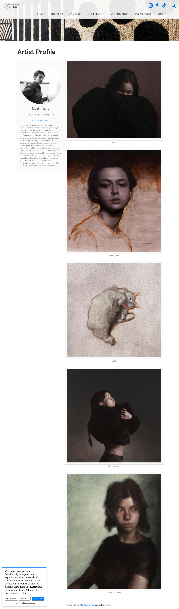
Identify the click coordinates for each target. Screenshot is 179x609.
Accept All (37, 599)
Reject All (24, 599)
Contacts (162, 13)
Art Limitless (75, 13)
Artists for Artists (118, 13)
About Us (40, 13)
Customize (11, 599)
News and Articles (142, 13)
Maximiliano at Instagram (41, 120)
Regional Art (57, 13)
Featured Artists (96, 13)
